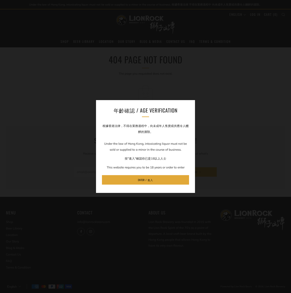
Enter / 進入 (145, 180)
